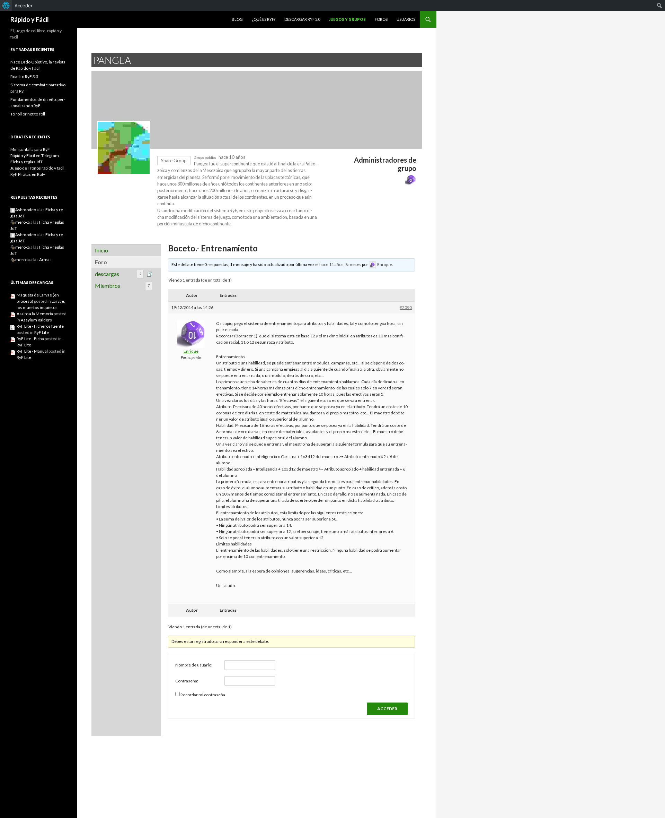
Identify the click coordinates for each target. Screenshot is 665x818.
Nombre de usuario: (193, 665)
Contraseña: (186, 680)
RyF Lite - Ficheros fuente (40, 326)
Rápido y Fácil (29, 19)
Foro (101, 262)
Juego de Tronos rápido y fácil (37, 168)
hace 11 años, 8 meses (340, 264)
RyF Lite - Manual (32, 351)
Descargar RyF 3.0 (302, 19)
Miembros (122, 285)
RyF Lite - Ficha (30, 338)
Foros (381, 19)
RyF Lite (41, 332)
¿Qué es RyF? (263, 19)
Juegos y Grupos (347, 19)
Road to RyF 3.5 (24, 76)
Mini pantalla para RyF (30, 149)
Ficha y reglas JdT (26, 161)
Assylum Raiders (36, 319)
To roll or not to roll (27, 114)
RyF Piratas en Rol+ (27, 174)
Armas (45, 259)
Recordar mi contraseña (202, 694)
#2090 (406, 307)
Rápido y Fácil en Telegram (34, 155)
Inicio (101, 250)
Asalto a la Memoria (35, 313)
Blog (237, 19)
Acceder (24, 5)
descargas (118, 273)
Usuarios (406, 19)
